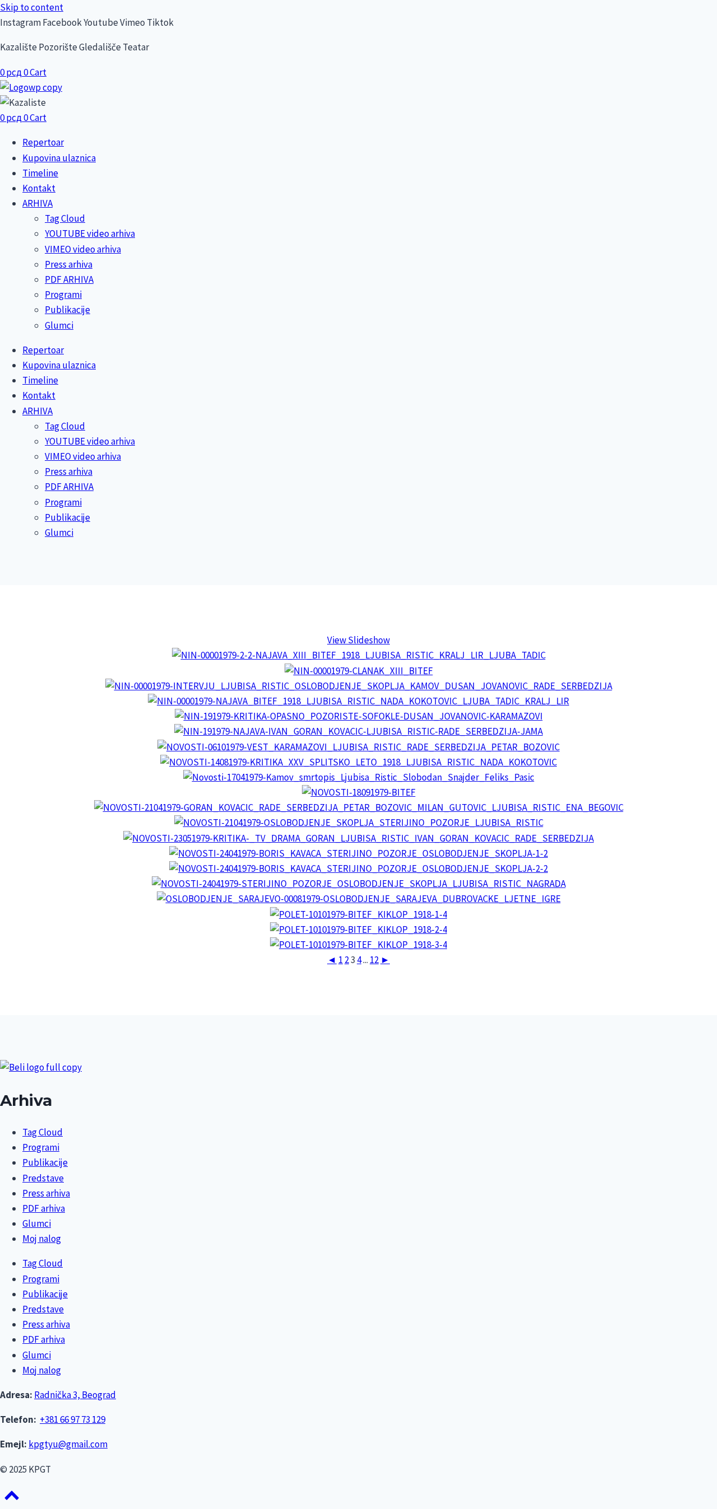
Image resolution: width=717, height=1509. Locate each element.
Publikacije (67, 309)
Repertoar (43, 142)
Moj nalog (41, 1238)
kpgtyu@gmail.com (68, 1444)
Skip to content (31, 7)
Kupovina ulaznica (59, 158)
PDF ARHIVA (69, 279)
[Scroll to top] (12, 1499)
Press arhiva (68, 264)
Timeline (40, 173)
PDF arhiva (43, 1208)
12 (374, 960)
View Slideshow (358, 640)
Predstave (43, 1178)
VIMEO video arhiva (83, 249)
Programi (63, 294)
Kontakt (38, 188)
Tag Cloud (65, 218)
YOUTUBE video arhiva (90, 233)
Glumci (59, 325)
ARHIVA (37, 203)
